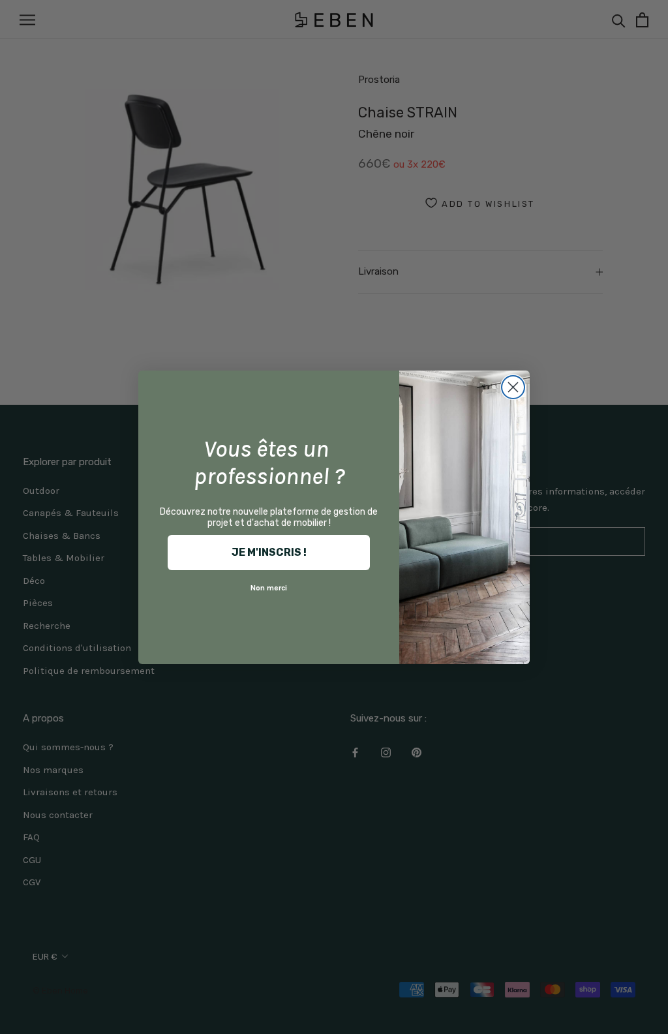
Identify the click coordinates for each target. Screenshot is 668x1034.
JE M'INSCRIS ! (269, 552)
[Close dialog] (513, 387)
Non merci (268, 587)
